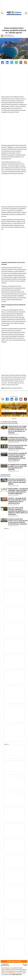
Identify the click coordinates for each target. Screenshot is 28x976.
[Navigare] (2, 13)
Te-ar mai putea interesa (9, 422)
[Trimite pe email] (21, 62)
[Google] (2, 399)
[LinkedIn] (7, 62)
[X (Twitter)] (11, 62)
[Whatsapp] (16, 62)
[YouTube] (21, 399)
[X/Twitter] (16, 399)
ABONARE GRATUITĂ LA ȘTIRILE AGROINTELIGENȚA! (14, 406)
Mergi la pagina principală (14, 961)
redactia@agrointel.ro (11, 973)
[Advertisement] (14, 5)
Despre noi (5, 964)
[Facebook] (2, 62)
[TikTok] (25, 399)
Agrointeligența (5, 968)
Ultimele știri (5, 474)
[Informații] (26, 13)
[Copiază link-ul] (25, 62)
